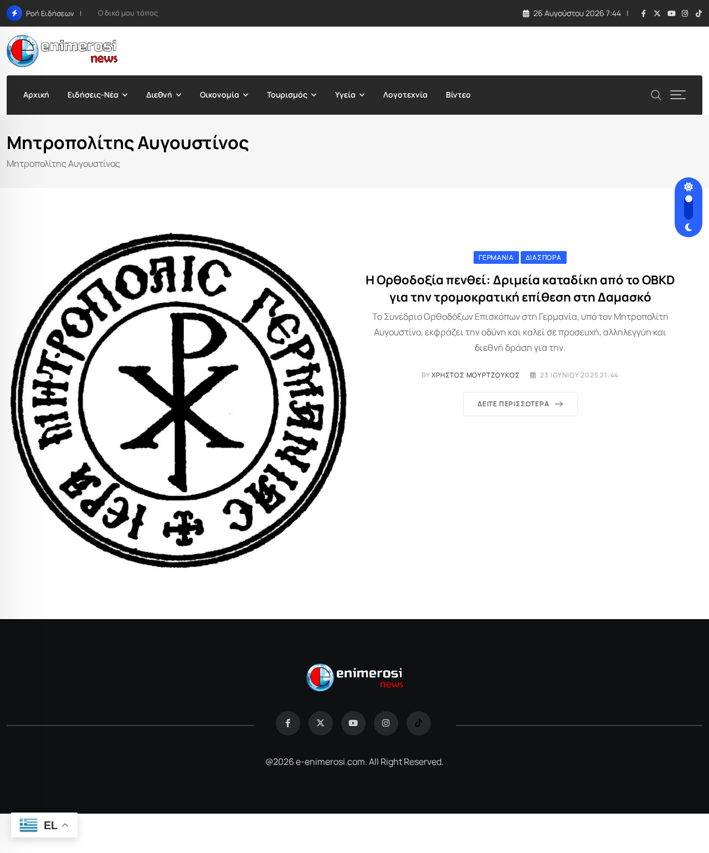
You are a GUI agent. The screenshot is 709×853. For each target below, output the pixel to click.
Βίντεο (458, 94)
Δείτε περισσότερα (513, 403)
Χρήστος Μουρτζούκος (475, 375)
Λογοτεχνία (405, 94)
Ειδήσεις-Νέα (93, 94)
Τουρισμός (287, 94)
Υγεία (345, 94)
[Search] (656, 93)
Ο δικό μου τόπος (128, 13)
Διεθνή (159, 94)
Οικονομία (219, 94)
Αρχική (36, 94)
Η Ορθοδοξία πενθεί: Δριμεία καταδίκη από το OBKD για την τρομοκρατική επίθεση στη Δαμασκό (520, 288)
